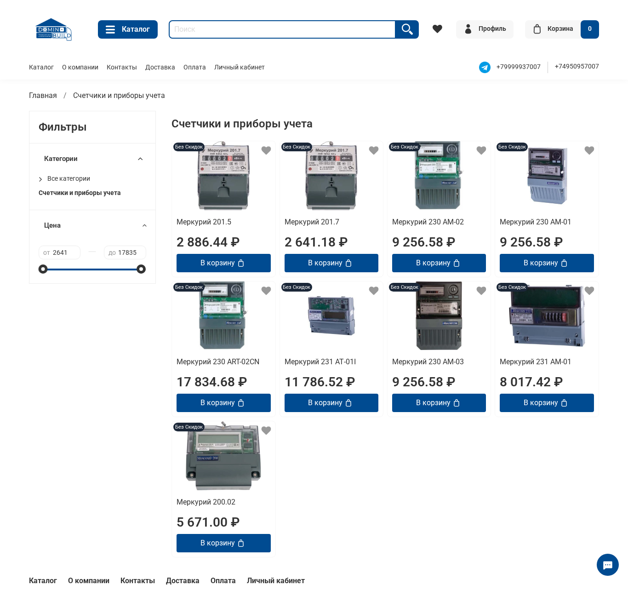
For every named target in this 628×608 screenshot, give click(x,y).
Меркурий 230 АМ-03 (428, 361)
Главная (43, 95)
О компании (80, 67)
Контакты (122, 67)
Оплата (194, 67)
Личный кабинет (239, 67)
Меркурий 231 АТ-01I (320, 361)
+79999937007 (519, 67)
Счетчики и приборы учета (80, 193)
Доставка (160, 67)
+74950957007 (577, 66)
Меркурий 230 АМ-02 (428, 222)
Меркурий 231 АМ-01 (535, 361)
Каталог (136, 29)
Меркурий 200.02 (206, 502)
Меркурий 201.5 (204, 222)
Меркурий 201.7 (312, 222)
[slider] (43, 269)
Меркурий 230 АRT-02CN (218, 361)
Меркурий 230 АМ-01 (535, 222)
